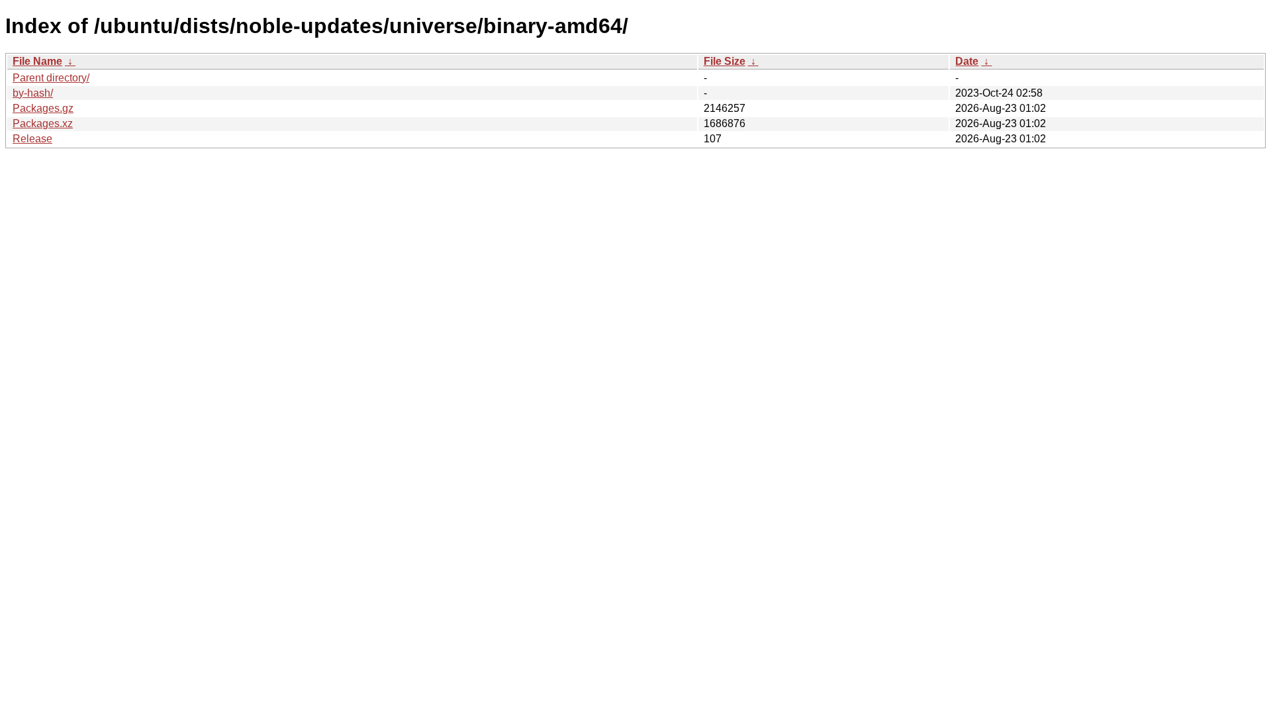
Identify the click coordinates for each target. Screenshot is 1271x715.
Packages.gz (43, 108)
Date (966, 61)
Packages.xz (43, 123)
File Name (37, 61)
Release (32, 138)
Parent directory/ (51, 77)
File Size (724, 61)
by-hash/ (33, 93)
